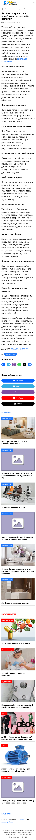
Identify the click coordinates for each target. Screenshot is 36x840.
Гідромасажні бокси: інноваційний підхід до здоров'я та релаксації (17, 706)
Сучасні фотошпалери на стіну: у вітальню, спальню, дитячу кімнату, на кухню (18, 571)
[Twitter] (24, 364)
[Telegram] (9, 364)
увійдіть (23, 819)
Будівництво (6, 682)
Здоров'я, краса (7, 620)
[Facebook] (3, 364)
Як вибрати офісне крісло (13, 507)
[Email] (30, 364)
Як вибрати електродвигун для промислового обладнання (15, 770)
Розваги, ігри (6, 777)
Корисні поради (7, 650)
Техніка (4, 745)
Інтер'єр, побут (10, 354)
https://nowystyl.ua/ (19, 348)
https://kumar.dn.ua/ (25, 834)
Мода (4, 713)
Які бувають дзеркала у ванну (15, 603)
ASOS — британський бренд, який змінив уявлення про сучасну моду (17, 738)
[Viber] (14, 364)
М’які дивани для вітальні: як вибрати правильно (15, 442)
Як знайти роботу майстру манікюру (13, 674)
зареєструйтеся (7, 822)
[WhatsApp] (19, 364)
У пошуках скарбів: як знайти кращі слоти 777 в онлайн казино (17, 802)
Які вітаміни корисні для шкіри (15, 643)
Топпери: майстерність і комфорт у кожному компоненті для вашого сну (17, 475)
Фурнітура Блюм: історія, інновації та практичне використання (17, 538)
